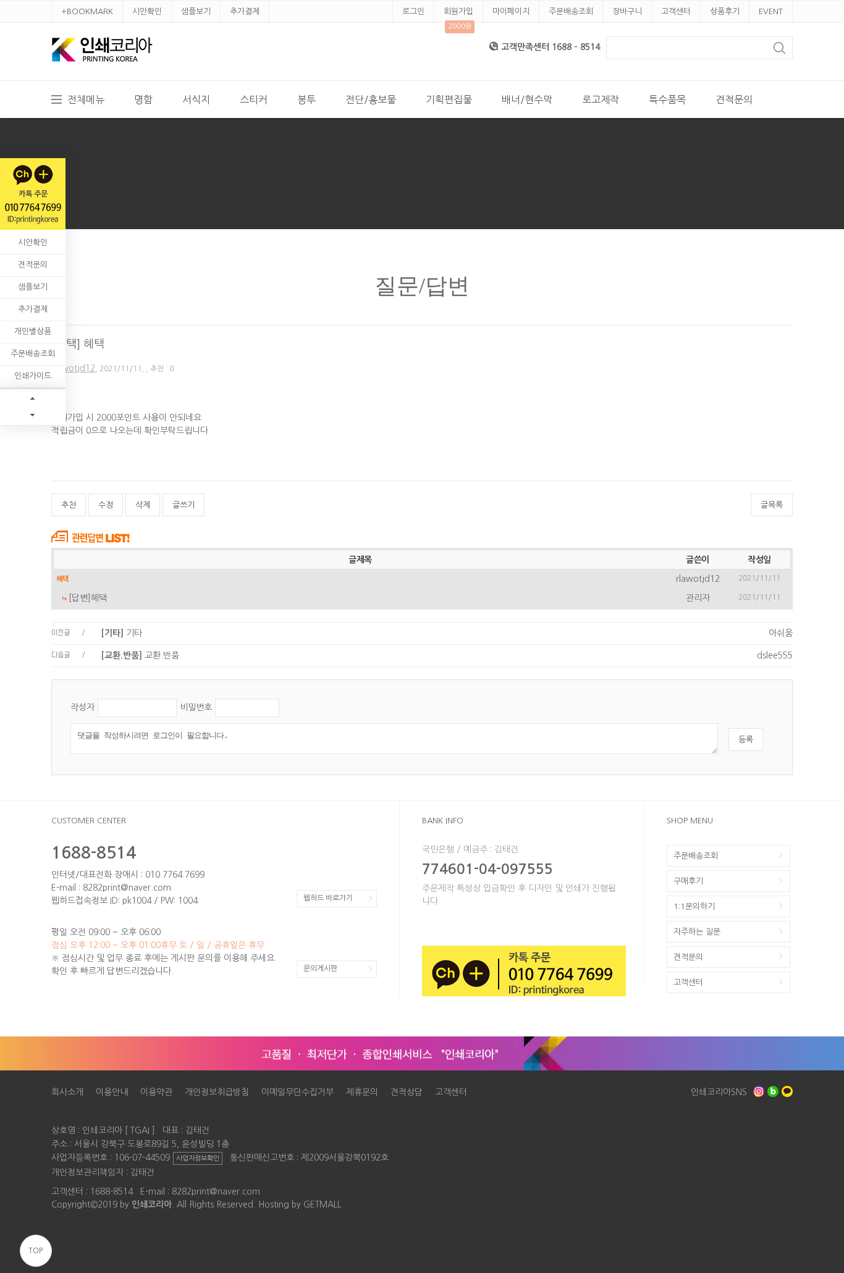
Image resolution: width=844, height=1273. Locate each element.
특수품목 (667, 99)
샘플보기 (196, 11)
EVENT (771, 11)
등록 (745, 740)
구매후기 (688, 881)
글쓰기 (183, 505)
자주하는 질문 (696, 932)
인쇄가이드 (32, 376)
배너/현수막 (527, 99)
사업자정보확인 (197, 1158)
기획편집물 (449, 99)
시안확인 (147, 11)
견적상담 (406, 1092)
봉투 (306, 99)
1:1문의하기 (694, 906)
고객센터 (676, 11)
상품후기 (725, 11)
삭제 (142, 505)
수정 (105, 505)
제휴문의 (362, 1092)
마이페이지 (511, 11)
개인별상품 (32, 331)
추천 (68, 505)
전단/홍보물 (370, 99)
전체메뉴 (85, 99)
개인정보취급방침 (217, 1092)
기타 (121, 633)
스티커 (254, 99)
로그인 (413, 11)
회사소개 (67, 1092)
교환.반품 (140, 655)
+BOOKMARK (87, 11)
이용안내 (112, 1092)
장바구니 (627, 11)
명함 (143, 99)
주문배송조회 (571, 11)
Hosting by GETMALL (299, 1204)
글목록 (772, 505)
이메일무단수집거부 (297, 1092)
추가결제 (245, 11)
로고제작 (600, 99)
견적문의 (734, 99)
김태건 (142, 1172)
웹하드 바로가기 (328, 898)
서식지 (196, 99)
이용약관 (156, 1092)
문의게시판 (320, 968)
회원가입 (458, 11)
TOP (35, 1250)
